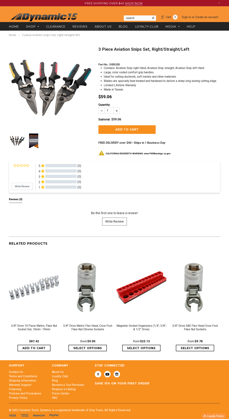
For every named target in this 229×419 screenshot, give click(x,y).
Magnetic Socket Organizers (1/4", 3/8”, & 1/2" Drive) (141, 327)
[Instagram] (117, 374)
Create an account (206, 17)
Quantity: (104, 104)
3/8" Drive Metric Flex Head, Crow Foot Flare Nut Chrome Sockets (87, 327)
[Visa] (13, 415)
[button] (213, 416)
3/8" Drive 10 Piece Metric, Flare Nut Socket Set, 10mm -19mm (34, 327)
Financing (15, 389)
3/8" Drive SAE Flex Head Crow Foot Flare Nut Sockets (195, 327)
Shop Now (134, 3)
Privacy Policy (18, 397)
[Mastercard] (39, 415)
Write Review (114, 221)
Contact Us (16, 372)
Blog (55, 380)
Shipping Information (22, 380)
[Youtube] (107, 374)
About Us (58, 372)
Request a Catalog (64, 389)
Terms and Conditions (23, 376)
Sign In (186, 17)
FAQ (54, 397)
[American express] (24, 415)
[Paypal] (54, 415)
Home (12, 35)
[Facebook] (98, 374)
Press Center (60, 393)
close (219, 3)
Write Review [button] (22, 186)
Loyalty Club (60, 376)
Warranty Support (20, 385)
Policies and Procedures (25, 393)
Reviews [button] (15, 199)
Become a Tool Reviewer (68, 385)
